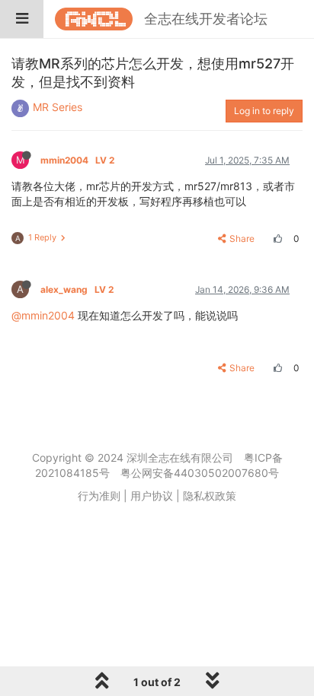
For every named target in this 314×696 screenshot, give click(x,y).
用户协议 (151, 495)
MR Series (57, 106)
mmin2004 (77, 160)
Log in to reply (264, 110)
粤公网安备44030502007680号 (199, 472)
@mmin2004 (43, 315)
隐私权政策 (209, 495)
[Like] (275, 238)
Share (242, 238)
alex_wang (77, 289)
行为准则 (99, 495)
